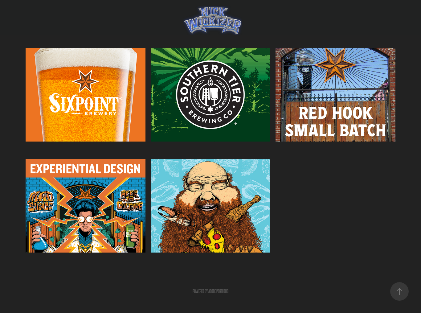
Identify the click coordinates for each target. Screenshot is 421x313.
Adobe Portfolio (218, 291)
